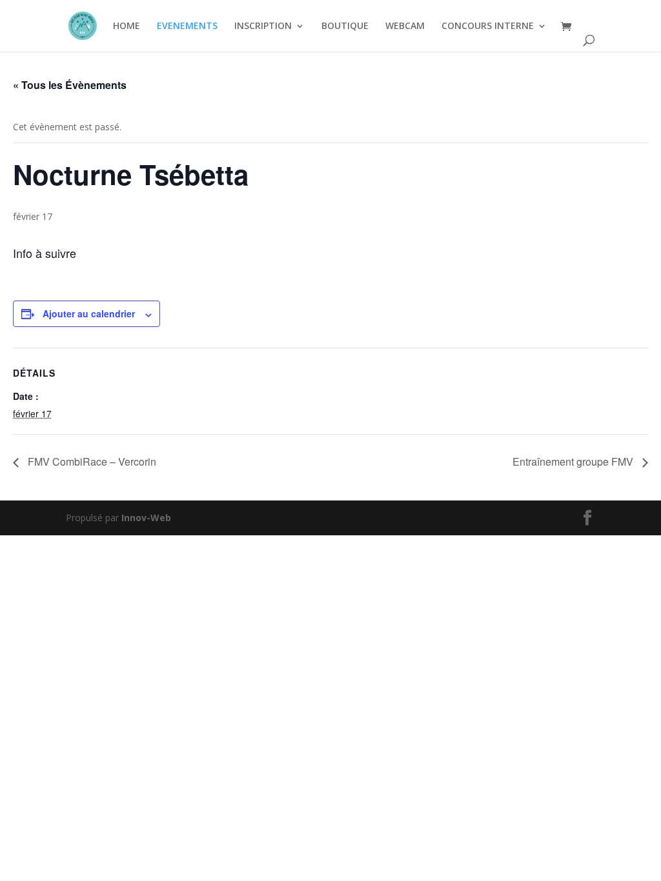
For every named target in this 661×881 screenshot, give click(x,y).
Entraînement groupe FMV (574, 461)
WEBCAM (405, 26)
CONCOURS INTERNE (488, 26)
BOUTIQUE (345, 26)
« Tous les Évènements (70, 84)
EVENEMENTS (187, 26)
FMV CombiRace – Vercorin (90, 461)
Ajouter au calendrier (89, 313)
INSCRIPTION (263, 26)
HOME (126, 26)
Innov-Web (146, 517)
